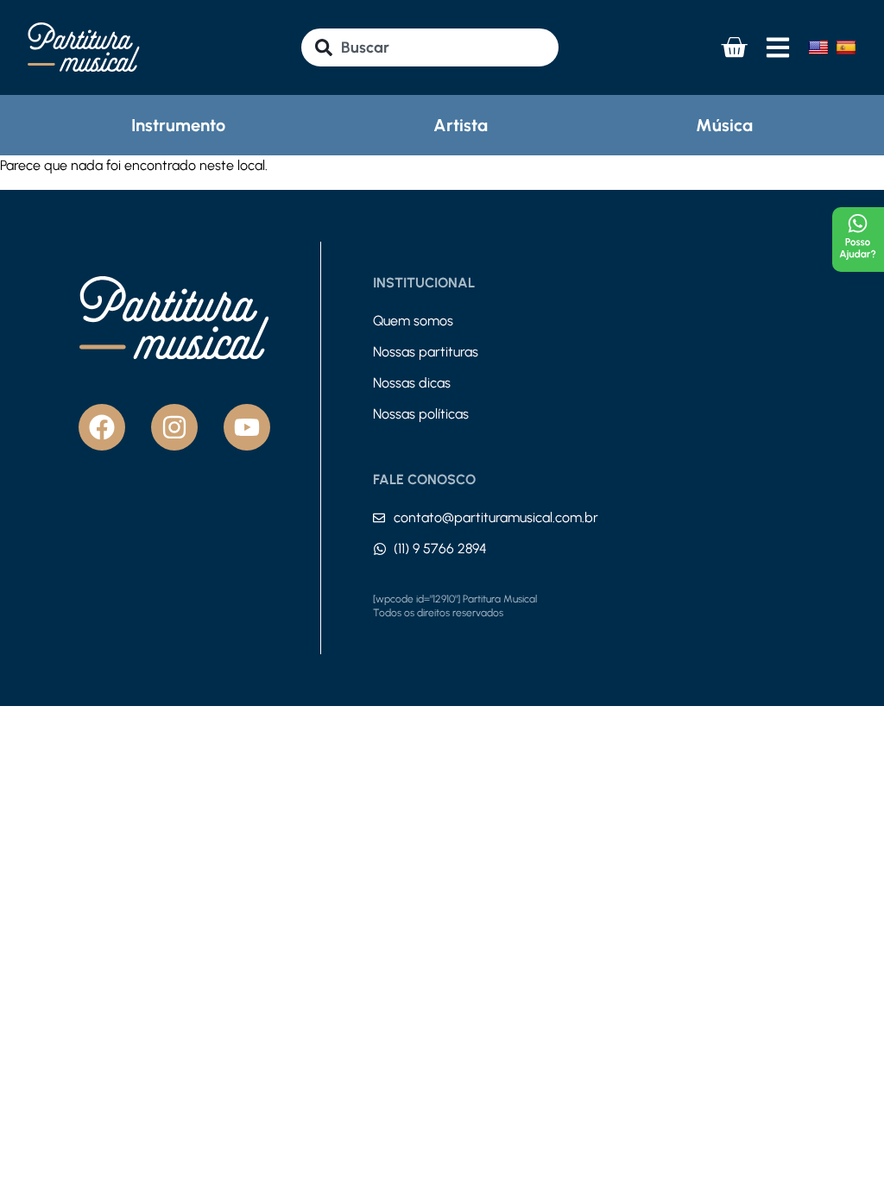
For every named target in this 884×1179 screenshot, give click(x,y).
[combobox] (429, 47)
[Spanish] (846, 47)
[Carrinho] (734, 47)
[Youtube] (247, 427)
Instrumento (178, 125)
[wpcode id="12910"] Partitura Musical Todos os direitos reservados (455, 606)
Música (724, 125)
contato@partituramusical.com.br (496, 517)
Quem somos (413, 320)
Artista (460, 125)
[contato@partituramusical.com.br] (379, 518)
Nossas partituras (425, 352)
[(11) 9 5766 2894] (380, 549)
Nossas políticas (421, 414)
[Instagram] (174, 427)
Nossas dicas (412, 383)
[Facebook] (102, 427)
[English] (818, 47)
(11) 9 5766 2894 (440, 548)
